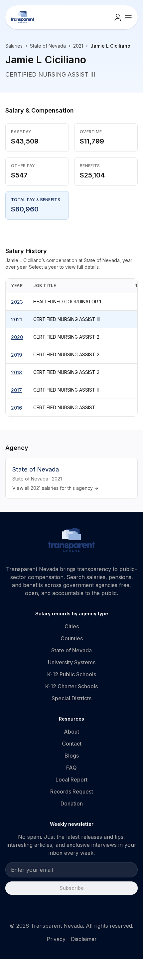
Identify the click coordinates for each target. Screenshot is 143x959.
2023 (17, 302)
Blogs (72, 755)
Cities (72, 626)
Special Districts (71, 698)
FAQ (71, 767)
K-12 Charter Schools (71, 686)
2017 (16, 390)
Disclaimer (84, 939)
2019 (16, 355)
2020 (17, 337)
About (71, 731)
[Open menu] (128, 17)
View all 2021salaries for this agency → (55, 488)
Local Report (71, 779)
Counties (72, 638)
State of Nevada (48, 46)
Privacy (56, 939)
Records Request (71, 791)
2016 (16, 408)
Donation (72, 803)
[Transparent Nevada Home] (71, 541)
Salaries (14, 46)
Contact (71, 743)
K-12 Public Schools (71, 674)
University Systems (71, 662)
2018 (16, 372)
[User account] (118, 17)
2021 (16, 319)
